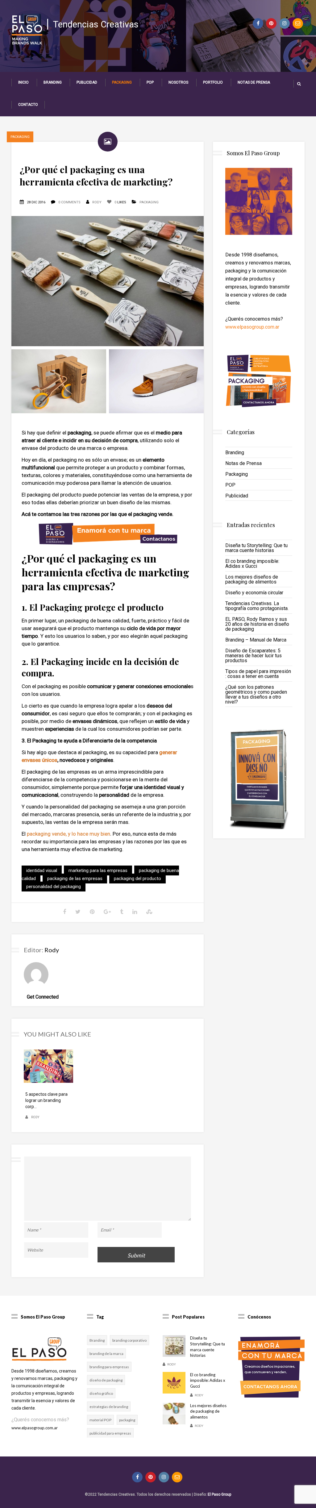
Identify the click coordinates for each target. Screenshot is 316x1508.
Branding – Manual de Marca (255, 640)
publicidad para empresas (110, 1433)
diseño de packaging (106, 1380)
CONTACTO (28, 104)
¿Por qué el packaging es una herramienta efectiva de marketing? (96, 175)
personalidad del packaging (53, 886)
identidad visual (41, 870)
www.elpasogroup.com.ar (252, 327)
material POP (100, 1420)
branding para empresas (109, 1367)
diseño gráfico (101, 1393)
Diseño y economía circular (254, 593)
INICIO (23, 82)
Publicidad (87, 82)
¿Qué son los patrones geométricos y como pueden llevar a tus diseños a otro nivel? (256, 694)
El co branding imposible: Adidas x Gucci (252, 563)
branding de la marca (106, 1353)
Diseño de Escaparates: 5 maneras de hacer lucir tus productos (253, 655)
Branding (53, 82)
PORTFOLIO (213, 82)
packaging (127, 1420)
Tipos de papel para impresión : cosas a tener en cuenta (258, 673)
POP (150, 82)
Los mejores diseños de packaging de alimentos (251, 579)
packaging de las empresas (74, 878)
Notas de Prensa (254, 82)
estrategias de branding (108, 1406)
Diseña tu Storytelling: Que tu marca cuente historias (256, 547)
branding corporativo (129, 1340)
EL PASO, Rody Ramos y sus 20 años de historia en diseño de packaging (257, 624)
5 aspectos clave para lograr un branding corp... (46, 1100)
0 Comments (69, 202)
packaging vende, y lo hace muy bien (68, 834)
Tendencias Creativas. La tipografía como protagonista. (257, 605)
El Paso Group (219, 1494)
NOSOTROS (178, 82)
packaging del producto (137, 878)
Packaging (122, 82)
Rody (97, 202)
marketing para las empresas (98, 870)
